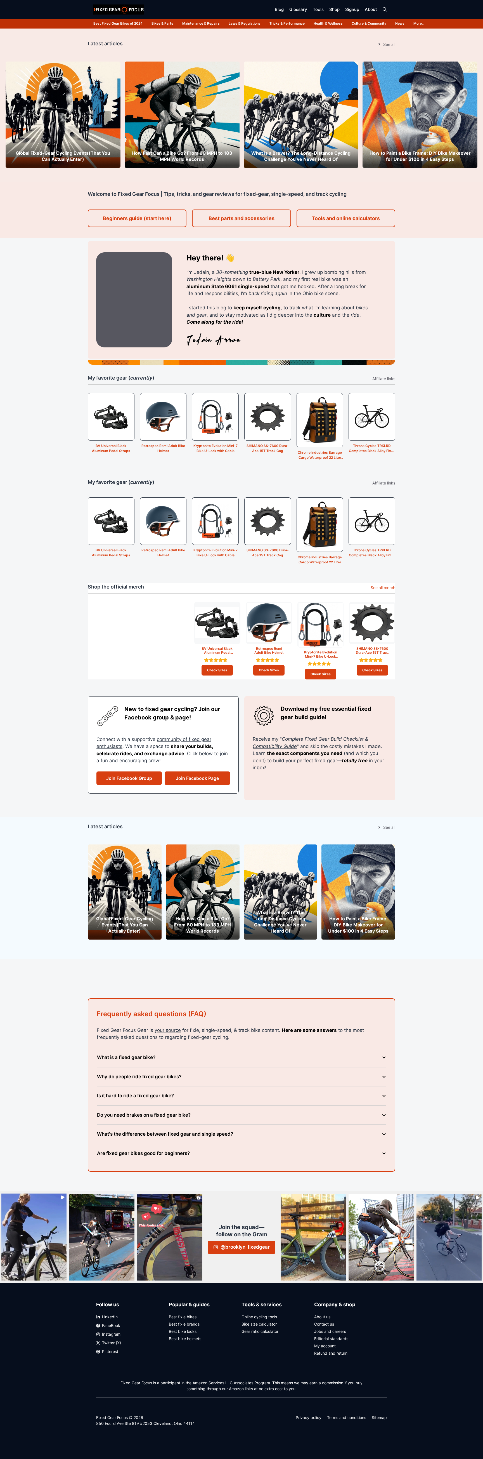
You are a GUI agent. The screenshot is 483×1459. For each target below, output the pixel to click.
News (399, 23)
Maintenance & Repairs (201, 23)
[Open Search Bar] (385, 9)
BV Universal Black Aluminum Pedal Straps (111, 448)
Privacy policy (308, 1417)
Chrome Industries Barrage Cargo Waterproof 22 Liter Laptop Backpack (320, 455)
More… (419, 23)
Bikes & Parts (162, 23)
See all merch (383, 587)
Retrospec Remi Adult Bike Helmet (163, 448)
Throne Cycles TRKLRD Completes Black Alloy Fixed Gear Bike (372, 448)
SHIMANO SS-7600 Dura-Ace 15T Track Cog (268, 448)
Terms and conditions (346, 1417)
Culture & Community (369, 23)
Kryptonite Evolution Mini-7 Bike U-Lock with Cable (215, 448)
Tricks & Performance (287, 23)
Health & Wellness (328, 23)
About (371, 9)
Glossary (298, 9)
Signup (352, 9)
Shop (334, 9)
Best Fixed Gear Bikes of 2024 (118, 23)
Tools (318, 9)
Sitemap (379, 1417)
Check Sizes (217, 670)
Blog (279, 9)
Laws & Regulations (245, 23)
